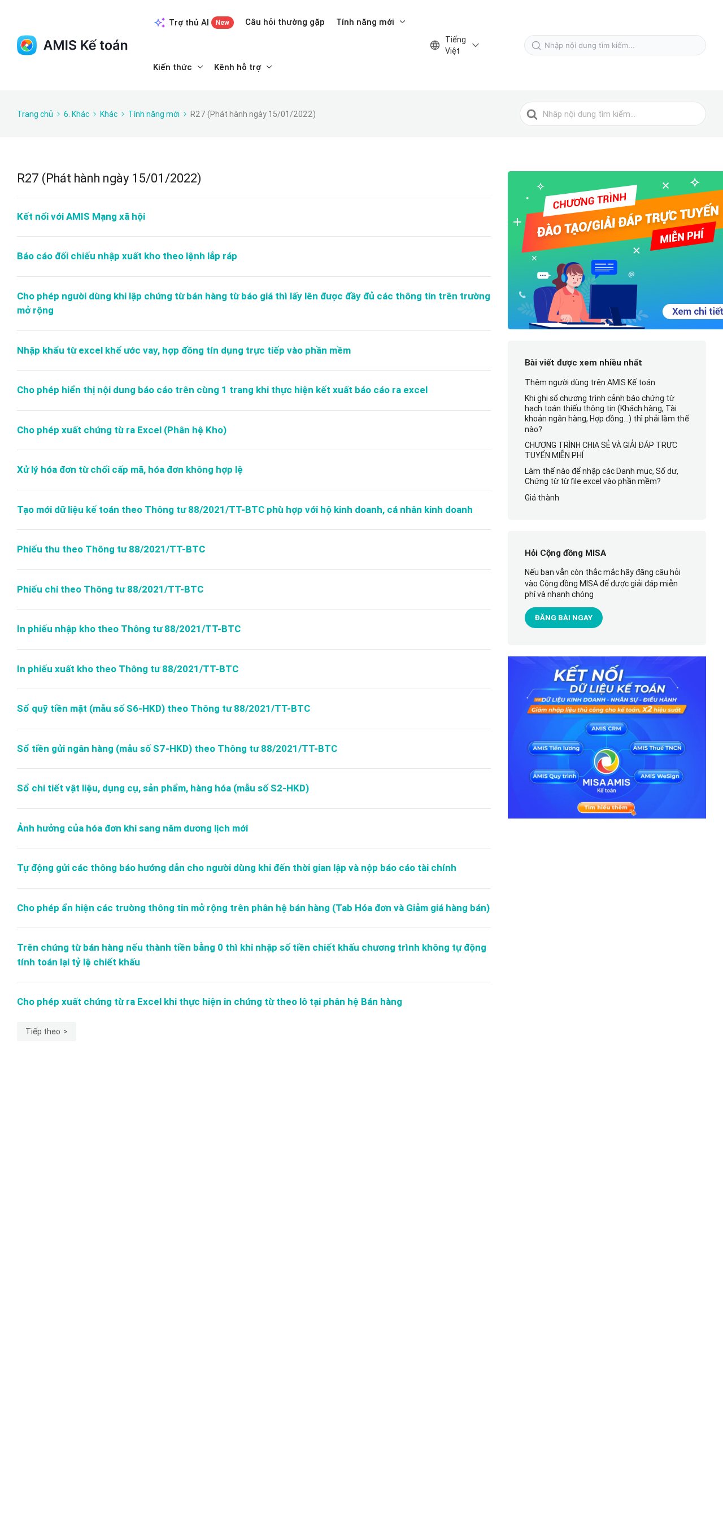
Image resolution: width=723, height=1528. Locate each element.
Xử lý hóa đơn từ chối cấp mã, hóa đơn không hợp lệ (130, 469)
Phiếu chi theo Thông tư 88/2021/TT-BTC (110, 589)
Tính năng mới (365, 21)
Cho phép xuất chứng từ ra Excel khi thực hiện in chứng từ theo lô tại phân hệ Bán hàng (209, 1001)
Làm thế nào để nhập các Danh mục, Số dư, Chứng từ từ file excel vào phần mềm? (601, 476)
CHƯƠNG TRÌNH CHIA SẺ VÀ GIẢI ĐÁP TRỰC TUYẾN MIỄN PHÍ (601, 450)
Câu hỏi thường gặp (285, 21)
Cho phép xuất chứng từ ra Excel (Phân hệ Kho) (122, 430)
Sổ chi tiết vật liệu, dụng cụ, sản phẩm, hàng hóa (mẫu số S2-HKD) (163, 788)
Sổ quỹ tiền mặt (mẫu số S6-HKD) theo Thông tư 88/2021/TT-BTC (163, 708)
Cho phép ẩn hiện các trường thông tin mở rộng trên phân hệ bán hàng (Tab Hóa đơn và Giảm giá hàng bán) (253, 908)
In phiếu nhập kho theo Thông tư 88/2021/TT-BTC (129, 628)
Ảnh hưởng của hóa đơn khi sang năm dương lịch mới (132, 828)
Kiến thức (172, 67)
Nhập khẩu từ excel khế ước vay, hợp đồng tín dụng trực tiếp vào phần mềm (184, 350)
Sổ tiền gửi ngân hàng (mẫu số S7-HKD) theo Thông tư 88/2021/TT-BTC (177, 748)
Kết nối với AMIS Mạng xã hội (81, 216)
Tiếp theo (42, 1031)
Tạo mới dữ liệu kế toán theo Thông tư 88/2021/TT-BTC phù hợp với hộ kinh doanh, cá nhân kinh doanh (245, 509)
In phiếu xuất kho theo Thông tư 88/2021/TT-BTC (127, 669)
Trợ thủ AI (199, 22)
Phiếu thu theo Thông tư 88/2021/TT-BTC (111, 549)
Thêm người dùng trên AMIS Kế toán (590, 382)
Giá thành (542, 498)
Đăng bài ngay (564, 617)
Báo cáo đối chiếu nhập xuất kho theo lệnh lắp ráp (127, 256)
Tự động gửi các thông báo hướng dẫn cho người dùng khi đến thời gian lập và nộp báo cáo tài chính (236, 867)
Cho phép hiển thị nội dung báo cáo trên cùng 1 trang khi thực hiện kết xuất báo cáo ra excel (222, 390)
